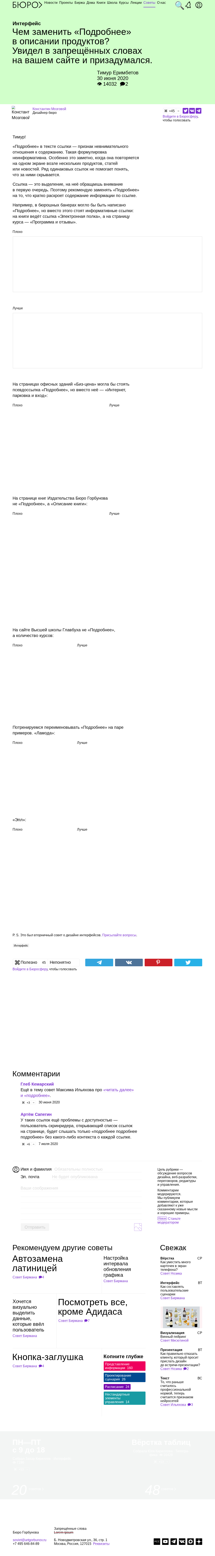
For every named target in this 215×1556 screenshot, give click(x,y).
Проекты (66, 2)
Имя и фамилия (36, 1169)
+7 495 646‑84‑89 (26, 1543)
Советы (149, 2)
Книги (101, 2)
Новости (51, 2)
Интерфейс (21, 945)
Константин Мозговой (49, 109)
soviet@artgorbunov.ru (29, 1540)
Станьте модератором (169, 1220)
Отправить (35, 1227)
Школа (112, 2)
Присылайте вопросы (119, 935)
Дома (91, 2)
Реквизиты (101, 1543)
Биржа (80, 2)
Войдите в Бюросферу (180, 116)
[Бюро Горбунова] (27, 4)
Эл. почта (30, 1176)
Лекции (136, 2)
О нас (161, 2)
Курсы (124, 2)
